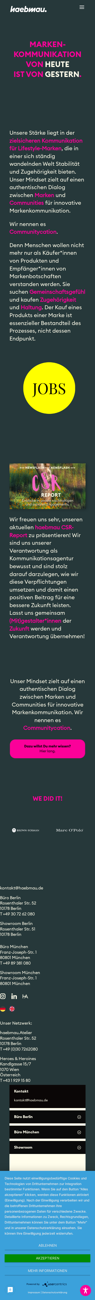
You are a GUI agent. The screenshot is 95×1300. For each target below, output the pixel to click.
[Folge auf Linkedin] (14, 996)
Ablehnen (48, 1245)
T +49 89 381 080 (15, 963)
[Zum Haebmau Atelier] (25, 996)
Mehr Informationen (47, 1270)
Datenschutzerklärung (54, 1292)
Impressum (34, 1292)
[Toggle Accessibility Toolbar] (86, 1290)
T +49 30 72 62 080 (17, 914)
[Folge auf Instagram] (3, 996)
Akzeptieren (47, 1258)
